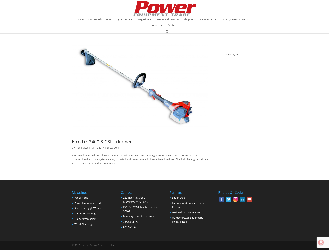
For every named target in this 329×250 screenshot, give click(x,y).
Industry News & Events (235, 19)
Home (80, 19)
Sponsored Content (99, 19)
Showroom (113, 147)
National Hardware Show (186, 212)
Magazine (143, 19)
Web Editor (81, 147)
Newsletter (206, 19)
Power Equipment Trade (88, 203)
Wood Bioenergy (83, 224)
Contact (172, 25)
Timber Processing (85, 218)
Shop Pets (190, 19)
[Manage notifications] (321, 242)
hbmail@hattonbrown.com (138, 216)
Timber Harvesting (85, 213)
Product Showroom (168, 19)
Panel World (81, 197)
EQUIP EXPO (122, 19)
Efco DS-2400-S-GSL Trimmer (102, 142)
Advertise (157, 25)
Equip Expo (178, 197)
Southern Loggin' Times (87, 208)
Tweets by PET (232, 54)
